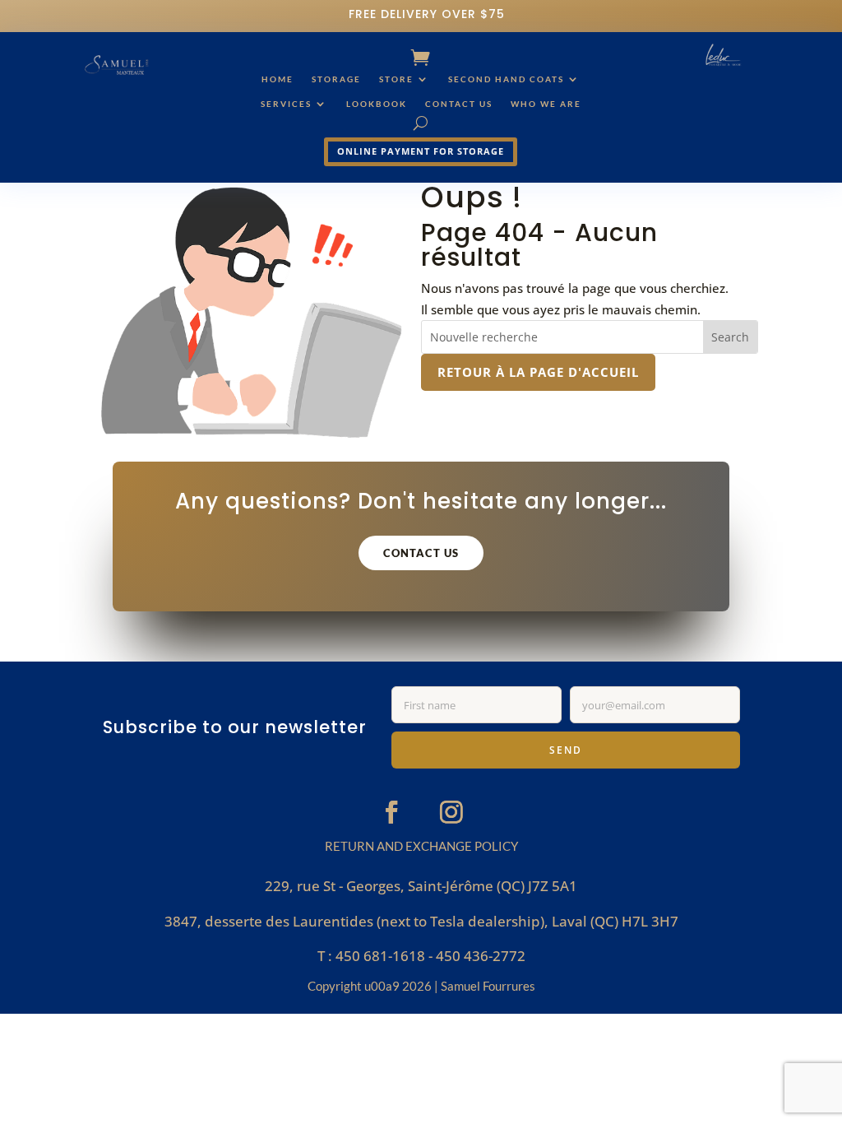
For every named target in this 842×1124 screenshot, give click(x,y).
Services (286, 104)
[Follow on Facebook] (391, 812)
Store (396, 79)
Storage (336, 79)
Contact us (459, 104)
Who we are (546, 104)
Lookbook (376, 104)
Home (277, 79)
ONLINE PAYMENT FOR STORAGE (420, 151)
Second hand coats (506, 79)
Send (565, 750)
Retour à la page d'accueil (538, 372)
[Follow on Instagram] (451, 812)
